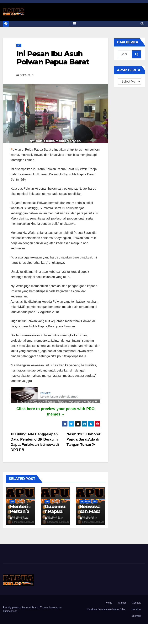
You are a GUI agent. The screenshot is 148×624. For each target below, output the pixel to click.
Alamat (122, 602)
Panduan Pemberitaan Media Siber (106, 609)
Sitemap (136, 615)
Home (109, 602)
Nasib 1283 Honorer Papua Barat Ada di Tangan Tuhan (83, 439)
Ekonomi (85, 501)
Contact (136, 602)
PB (19, 45)
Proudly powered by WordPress (21, 607)
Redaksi (136, 609)
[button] (142, 23)
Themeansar (10, 611)
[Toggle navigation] (74, 24)
